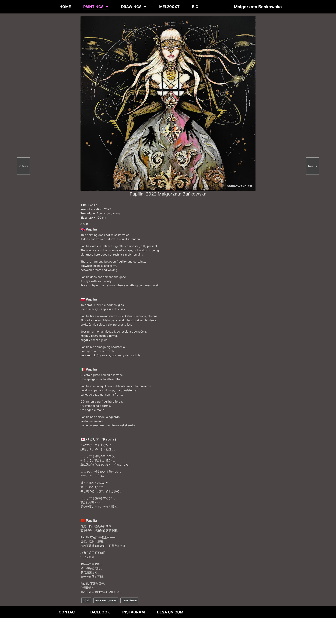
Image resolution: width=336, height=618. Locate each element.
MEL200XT (169, 7)
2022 (86, 600)
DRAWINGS (131, 7)
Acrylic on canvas (105, 600)
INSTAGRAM (133, 612)
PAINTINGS (93, 7)
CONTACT (68, 612)
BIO (195, 7)
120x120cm (129, 600)
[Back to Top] (330, 614)
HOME (65, 7)
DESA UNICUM (170, 612)
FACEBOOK (100, 612)
